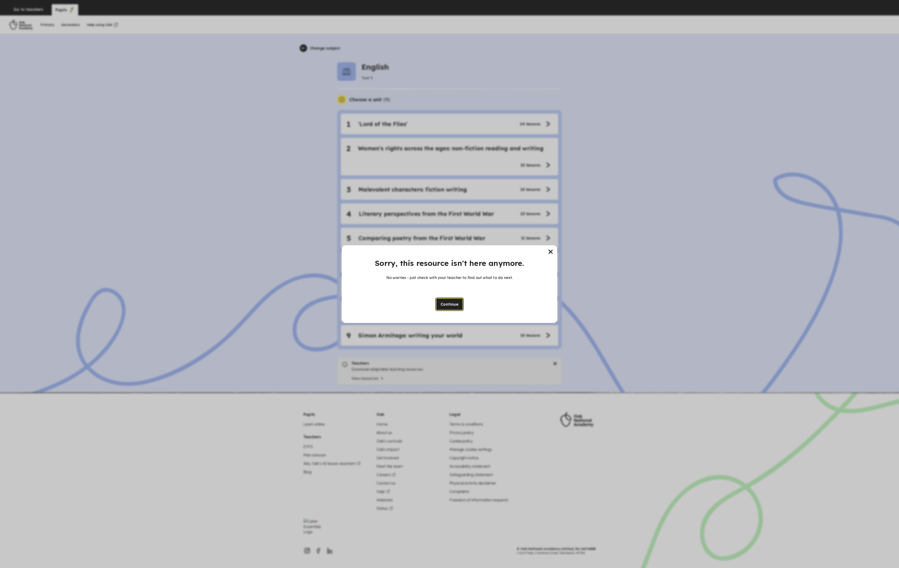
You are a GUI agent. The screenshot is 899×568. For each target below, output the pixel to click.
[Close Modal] (550, 252)
